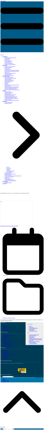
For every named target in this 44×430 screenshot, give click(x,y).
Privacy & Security (6, 381)
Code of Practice (5, 328)
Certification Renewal (6, 338)
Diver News (31, 327)
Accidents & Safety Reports (34, 334)
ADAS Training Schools (33, 328)
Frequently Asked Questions (7, 330)
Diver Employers (32, 329)
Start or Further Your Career (7, 325)
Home (1, 195)
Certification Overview (6, 337)
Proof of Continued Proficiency (7, 345)
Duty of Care (31, 336)
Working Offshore (32, 342)
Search (1, 376)
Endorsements (5, 339)
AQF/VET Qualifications (6, 355)
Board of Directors (5, 327)
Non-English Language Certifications (8, 343)
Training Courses (5, 351)
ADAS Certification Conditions (7, 335)
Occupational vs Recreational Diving (35, 339)
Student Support (5, 357)
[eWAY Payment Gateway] (22, 372)
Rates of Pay (31, 340)
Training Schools (5, 352)
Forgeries (4, 340)
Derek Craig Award (32, 335)
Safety (30, 326)
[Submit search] (13, 429)
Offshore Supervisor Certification (7, 344)
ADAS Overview (5, 326)
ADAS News (31, 330)
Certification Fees (5, 336)
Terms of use (5, 379)
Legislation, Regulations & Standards (35, 338)
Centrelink (4, 356)
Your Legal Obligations (33, 343)
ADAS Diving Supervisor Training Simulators (9, 354)
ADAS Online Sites (5, 353)
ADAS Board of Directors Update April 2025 (9, 226)
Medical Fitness (5, 342)
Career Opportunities (6, 350)
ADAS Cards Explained (6, 334)
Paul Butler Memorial (6, 329)
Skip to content (3, 0)
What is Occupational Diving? (34, 341)
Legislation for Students (6, 358)
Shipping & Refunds (6, 380)
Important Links (32, 337)
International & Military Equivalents (8, 341)
